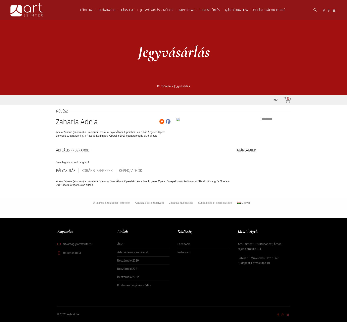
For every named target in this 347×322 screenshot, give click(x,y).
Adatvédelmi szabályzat (132, 252)
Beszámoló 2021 (128, 268)
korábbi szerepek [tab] (97, 171)
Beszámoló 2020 (128, 260)
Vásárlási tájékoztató (181, 202)
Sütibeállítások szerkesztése (215, 202)
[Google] (329, 10)
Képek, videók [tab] (130, 171)
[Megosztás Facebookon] (168, 121)
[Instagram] (334, 10)
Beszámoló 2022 (128, 277)
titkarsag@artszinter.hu (78, 244)
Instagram (184, 252)
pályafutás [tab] (66, 171)
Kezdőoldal (164, 86)
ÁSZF (120, 244)
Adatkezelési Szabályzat (149, 202)
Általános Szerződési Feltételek (111, 202)
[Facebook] (324, 10)
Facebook (184, 244)
